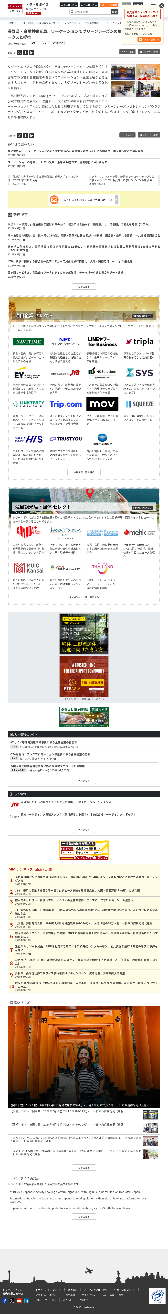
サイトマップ (89, 1294)
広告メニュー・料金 (113, 1294)
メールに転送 (127, 51)
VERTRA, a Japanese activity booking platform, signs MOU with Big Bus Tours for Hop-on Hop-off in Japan (75, 1192)
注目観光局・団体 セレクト (43, 506)
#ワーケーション (40, 43)
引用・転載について (124, 1289)
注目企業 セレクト (34, 315)
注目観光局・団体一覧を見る (84, 597)
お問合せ (84, 1299)
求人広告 (67, 1299)
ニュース (20, 23)
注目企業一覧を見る (84, 472)
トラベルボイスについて (48, 1289)
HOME (11, 23)
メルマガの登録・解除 (95, 1289)
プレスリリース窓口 (46, 1299)
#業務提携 (58, 43)
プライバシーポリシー (47, 1294)
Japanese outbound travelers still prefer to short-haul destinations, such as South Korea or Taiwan (70, 1208)
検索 (114, 12)
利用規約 (70, 1294)
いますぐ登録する (150, 39)
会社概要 (72, 1289)
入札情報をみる (69, 4)
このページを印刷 (150, 51)
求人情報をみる (89, 4)
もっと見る (84, 286)
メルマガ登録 (110, 4)
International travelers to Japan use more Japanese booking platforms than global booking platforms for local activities (78, 1199)
